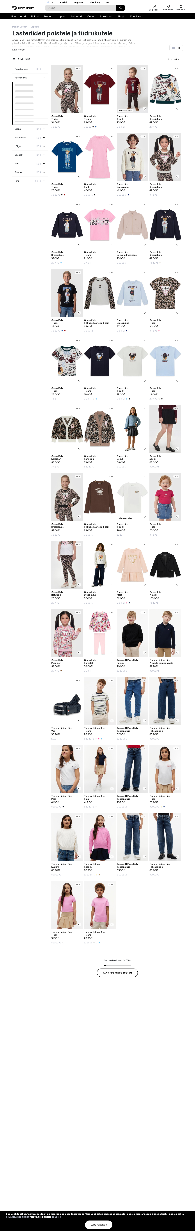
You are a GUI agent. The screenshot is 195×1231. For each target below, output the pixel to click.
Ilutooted (76, 16)
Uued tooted (18, 16)
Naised (35, 16)
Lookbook (106, 16)
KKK (107, 2)
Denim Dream (19, 27)
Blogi (121, 16)
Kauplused (79, 2)
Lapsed (61, 16)
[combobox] (174, 59)
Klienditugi (95, 2)
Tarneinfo (63, 2)
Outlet (91, 16)
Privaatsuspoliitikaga (17, 1217)
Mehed (48, 16)
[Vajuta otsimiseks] (120, 8)
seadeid (56, 1217)
